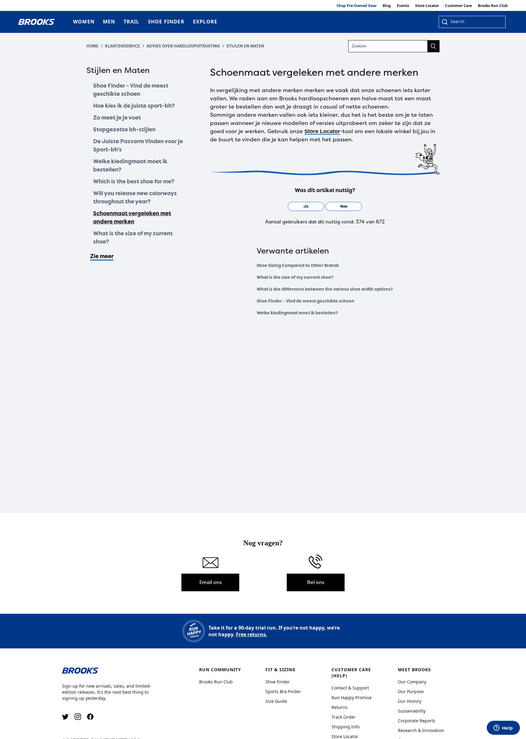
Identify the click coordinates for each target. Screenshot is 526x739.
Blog (387, 5)
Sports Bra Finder (283, 691)
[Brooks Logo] (112, 670)
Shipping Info (345, 727)
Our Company (412, 682)
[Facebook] (90, 716)
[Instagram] (78, 716)
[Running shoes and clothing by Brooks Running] (36, 22)
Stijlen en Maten (245, 46)
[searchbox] (475, 22)
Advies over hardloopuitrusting (183, 46)
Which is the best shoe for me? (133, 181)
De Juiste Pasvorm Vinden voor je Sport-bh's (138, 145)
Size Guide (276, 701)
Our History (409, 701)
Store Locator (427, 5)
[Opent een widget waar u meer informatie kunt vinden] (503, 728)
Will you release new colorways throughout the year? (135, 197)
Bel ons (315, 582)
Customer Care (458, 5)
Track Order (343, 717)
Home (92, 46)
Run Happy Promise (351, 697)
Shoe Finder (277, 682)
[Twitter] (65, 716)
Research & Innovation (421, 730)
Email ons (210, 582)
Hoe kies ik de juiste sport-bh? (134, 105)
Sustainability (412, 711)
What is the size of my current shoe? (133, 237)
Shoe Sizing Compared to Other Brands (298, 265)
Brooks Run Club (493, 5)
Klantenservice (122, 46)
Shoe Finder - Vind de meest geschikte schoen (130, 89)
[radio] (306, 206)
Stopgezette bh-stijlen (124, 129)
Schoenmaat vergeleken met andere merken (132, 217)
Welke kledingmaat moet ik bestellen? (130, 165)
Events (403, 5)
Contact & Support (350, 688)
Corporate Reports (416, 720)
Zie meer (102, 256)
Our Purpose (411, 691)
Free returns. (251, 634)
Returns (339, 707)
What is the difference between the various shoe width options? (325, 289)
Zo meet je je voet (117, 117)
